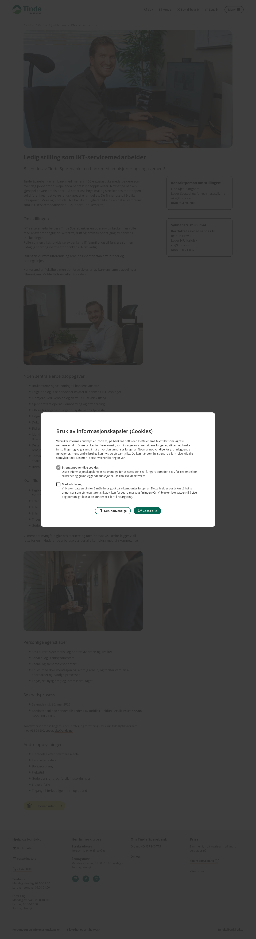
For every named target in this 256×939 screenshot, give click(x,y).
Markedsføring (72, 484)
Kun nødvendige (115, 511)
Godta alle (150, 511)
